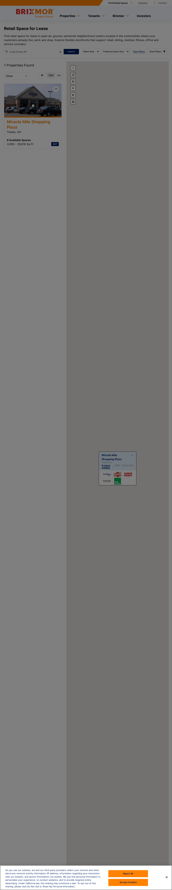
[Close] (166, 877)
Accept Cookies (128, 882)
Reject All (128, 873)
